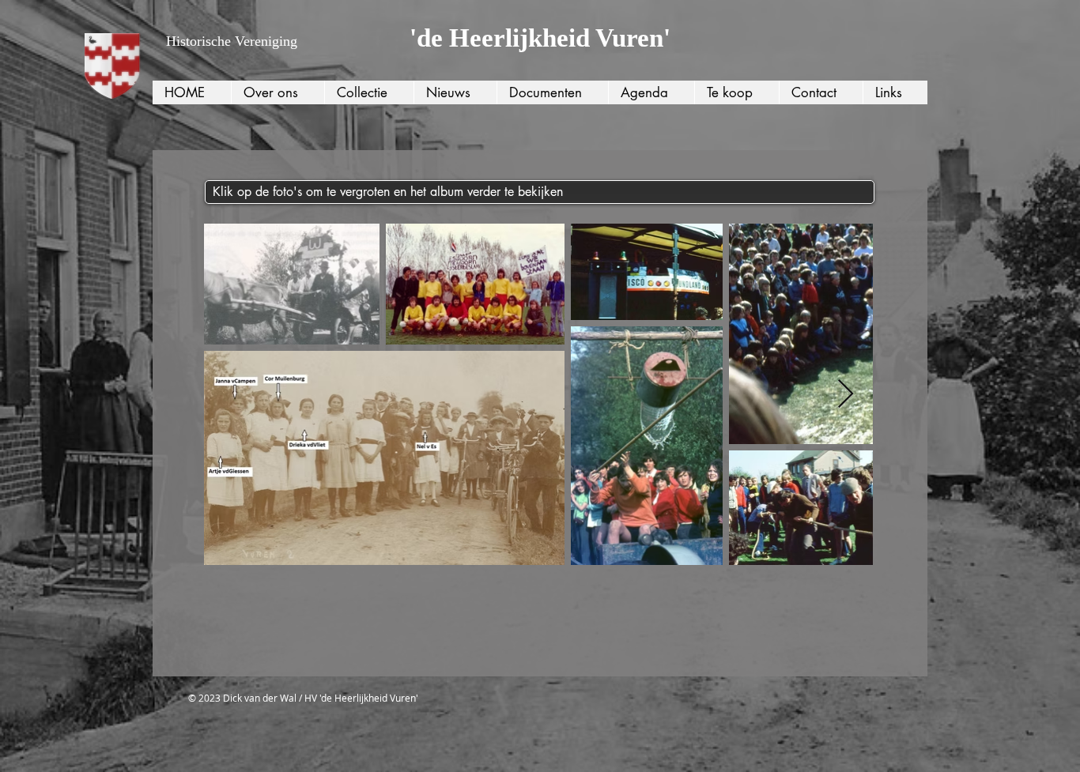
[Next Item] (845, 394)
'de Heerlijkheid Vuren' (540, 38)
